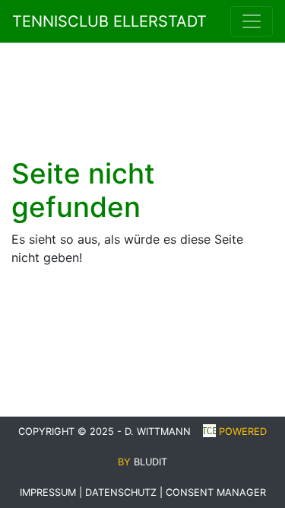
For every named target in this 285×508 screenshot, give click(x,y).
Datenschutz (121, 492)
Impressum (48, 492)
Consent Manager (216, 492)
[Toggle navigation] (251, 21)
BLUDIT (150, 462)
